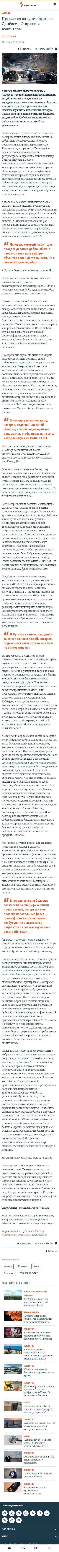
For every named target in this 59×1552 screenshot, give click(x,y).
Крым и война (31, 1312)
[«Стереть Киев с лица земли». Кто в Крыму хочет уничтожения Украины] (13, 1316)
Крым (27, 1436)
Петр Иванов (9, 36)
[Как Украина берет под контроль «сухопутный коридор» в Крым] (13, 1295)
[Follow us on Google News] (33, 1513)
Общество (29, 1329)
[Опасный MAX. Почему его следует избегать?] (13, 1473)
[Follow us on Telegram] (40, 1513)
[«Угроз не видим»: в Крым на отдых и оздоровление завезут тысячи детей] (13, 1423)
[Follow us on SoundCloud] (47, 1513)
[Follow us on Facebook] (5, 1513)
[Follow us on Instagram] (26, 1513)
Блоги (6, 13)
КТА (23, 1548)
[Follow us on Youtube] (19, 1513)
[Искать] (49, 1548)
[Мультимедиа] (9, 1548)
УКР (36, 1548)
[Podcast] (12, 1520)
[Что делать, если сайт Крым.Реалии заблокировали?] (13, 1487)
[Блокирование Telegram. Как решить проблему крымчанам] (13, 1456)
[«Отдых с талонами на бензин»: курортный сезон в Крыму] (13, 1369)
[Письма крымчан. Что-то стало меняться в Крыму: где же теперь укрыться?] (13, 1406)
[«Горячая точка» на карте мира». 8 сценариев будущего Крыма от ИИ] (13, 1440)
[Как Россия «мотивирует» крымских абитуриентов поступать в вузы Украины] (13, 1332)
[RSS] (5, 1520)
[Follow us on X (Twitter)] (12, 1513)
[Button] (24, 49)
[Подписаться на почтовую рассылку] (19, 1520)
